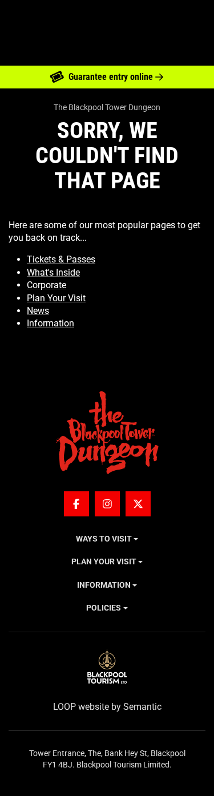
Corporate (46, 285)
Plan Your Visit (56, 298)
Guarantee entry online (110, 76)
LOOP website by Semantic (107, 706)
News (38, 310)
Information (50, 323)
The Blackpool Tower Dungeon (107, 107)
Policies (103, 607)
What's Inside (53, 272)
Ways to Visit (104, 538)
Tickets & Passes (61, 259)
